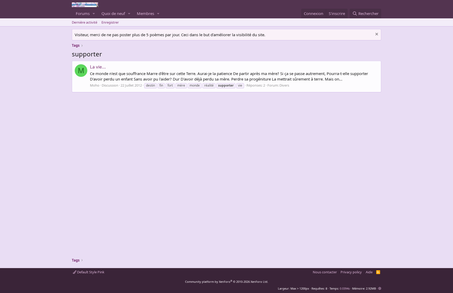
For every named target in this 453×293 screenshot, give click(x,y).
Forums (83, 13)
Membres (145, 13)
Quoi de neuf (113, 13)
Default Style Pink (90, 272)
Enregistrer (110, 22)
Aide (369, 272)
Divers (284, 85)
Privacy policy (351, 272)
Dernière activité (84, 22)
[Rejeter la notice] (376, 35)
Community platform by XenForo (226, 282)
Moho (94, 85)
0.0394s (345, 288)
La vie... (98, 67)
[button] (94, 13)
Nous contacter (325, 272)
